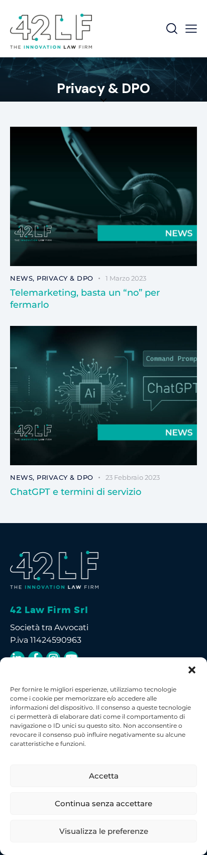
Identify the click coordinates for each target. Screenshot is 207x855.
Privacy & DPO (65, 278)
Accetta (104, 776)
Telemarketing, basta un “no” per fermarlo (85, 298)
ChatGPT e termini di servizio (75, 491)
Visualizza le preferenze (103, 831)
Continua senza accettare (103, 803)
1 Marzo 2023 (126, 278)
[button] (192, 670)
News (21, 278)
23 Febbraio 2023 (133, 477)
